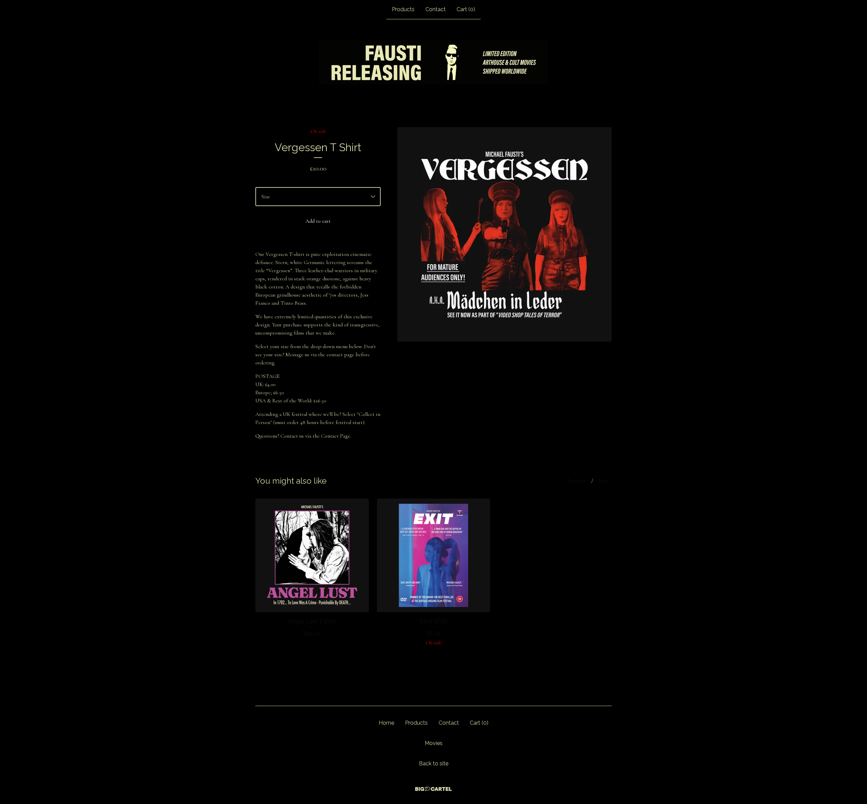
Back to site (433, 763)
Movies (434, 743)
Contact (435, 9)
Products (403, 9)
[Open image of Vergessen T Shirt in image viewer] (504, 234)
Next (603, 481)
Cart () (466, 9)
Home (386, 723)
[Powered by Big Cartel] (433, 789)
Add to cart (318, 221)
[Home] (433, 62)
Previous (577, 481)
